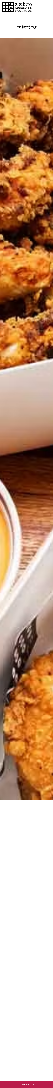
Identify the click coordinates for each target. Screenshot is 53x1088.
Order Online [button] (26, 1085)
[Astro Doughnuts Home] (17, 7)
